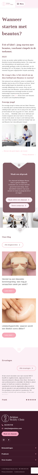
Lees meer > (9, 291)
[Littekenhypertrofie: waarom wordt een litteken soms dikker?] (19, 310)
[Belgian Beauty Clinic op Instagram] (4, 440)
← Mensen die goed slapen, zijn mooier (14, 151)
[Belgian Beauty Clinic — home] (19, 418)
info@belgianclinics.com (13, 428)
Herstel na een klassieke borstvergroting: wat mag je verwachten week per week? (15, 281)
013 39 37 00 (8, 425)
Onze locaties (7, 460)
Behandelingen (7, 448)
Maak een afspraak (10, 434)
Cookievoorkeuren (19, 472)
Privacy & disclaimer (7, 472)
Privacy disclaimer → (29, 154)
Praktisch (5, 454)
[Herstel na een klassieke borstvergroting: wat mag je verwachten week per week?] (19, 263)
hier (16, 95)
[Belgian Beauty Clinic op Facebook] (9, 440)
